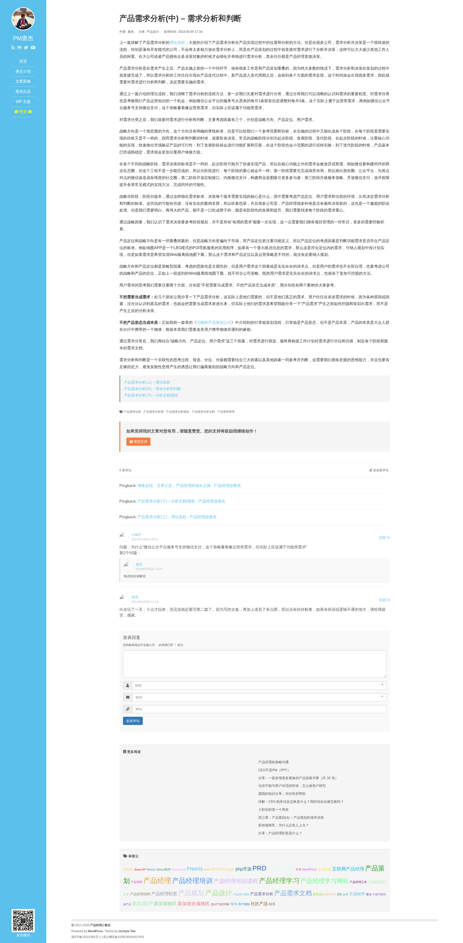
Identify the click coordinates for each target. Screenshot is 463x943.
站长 (272, 904)
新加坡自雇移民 (194, 903)
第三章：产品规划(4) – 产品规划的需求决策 (291, 817)
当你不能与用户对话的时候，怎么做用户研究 (292, 786)
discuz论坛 (179, 869)
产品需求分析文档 (203, 411)
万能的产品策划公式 (214, 322)
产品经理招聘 (140, 894)
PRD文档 (280, 868)
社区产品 (259, 903)
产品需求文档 (293, 893)
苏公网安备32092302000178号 (123, 937)
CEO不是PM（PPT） (274, 770)
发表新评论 (380, 470)
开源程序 (357, 894)
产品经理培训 (192, 880)
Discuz (151, 869)
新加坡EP (142, 903)
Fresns (195, 869)
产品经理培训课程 (236, 881)
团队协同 (330, 894)
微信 (369, 894)
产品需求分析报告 (177, 411)
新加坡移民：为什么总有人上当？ (283, 825)
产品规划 (191, 893)
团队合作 (342, 894)
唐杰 (139, 564)
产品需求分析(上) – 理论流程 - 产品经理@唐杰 (177, 517)
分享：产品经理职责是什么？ (280, 833)
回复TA (384, 537)
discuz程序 (164, 869)
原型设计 (318, 894)
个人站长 (324, 869)
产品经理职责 (164, 893)
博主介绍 (23, 71)
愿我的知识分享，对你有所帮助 (282, 794)
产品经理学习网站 (324, 881)
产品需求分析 (132, 411)
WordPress (309, 869)
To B (298, 869)
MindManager (223, 869)
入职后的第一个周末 (273, 809)
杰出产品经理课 (220, 904)
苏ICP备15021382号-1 (86, 937)
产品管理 (136, 882)
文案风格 (23, 81)
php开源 (244, 869)
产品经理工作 (358, 882)
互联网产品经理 (348, 868)
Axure (128, 869)
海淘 (233, 904)
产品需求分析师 (153, 411)
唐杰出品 (23, 91)
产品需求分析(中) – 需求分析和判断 (152, 389)
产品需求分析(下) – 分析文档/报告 (151, 395)
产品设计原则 (241, 894)
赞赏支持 (140, 442)
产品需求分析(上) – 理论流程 (147, 382)
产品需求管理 (226, 411)
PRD (259, 868)
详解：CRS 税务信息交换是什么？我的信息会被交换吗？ (301, 802)
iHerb (207, 869)
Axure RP (140, 869)
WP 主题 (23, 102)
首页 (23, 61)
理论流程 (177, 42)
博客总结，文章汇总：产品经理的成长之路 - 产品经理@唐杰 (189, 486)
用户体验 (244, 904)
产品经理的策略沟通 (273, 762)
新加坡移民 (165, 903)
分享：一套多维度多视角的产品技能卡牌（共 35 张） (298, 778)
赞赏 (23, 112)
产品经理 (157, 880)
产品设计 (153, 31)
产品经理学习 (279, 880)
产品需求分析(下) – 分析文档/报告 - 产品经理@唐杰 (181, 501)
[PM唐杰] (23, 18)
